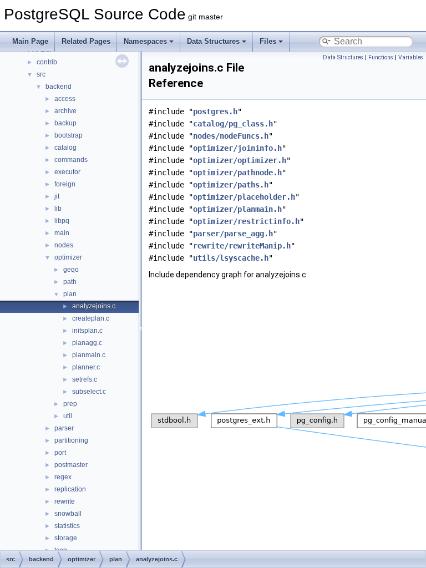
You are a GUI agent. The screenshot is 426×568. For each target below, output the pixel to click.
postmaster (71, 465)
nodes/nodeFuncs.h (230, 135)
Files (268, 41)
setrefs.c (84, 379)
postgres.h (215, 111)
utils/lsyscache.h (230, 257)
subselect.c (89, 391)
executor (67, 172)
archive (65, 111)
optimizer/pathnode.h (237, 172)
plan (70, 294)
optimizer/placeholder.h (244, 196)
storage (65, 538)
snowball (68, 514)
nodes (63, 245)
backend (58, 86)
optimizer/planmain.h (237, 209)
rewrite (64, 501)
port (60, 453)
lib (58, 208)
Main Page (30, 41)
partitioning (71, 440)
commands (71, 160)
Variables (410, 57)
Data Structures (213, 41)
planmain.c (88, 355)
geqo (71, 269)
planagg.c (87, 343)
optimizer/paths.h (230, 184)
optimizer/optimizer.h (239, 160)
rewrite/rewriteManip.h (242, 245)
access (64, 99)
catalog (65, 147)
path (70, 282)
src (41, 74)
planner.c (86, 367)
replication (70, 489)
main (61, 233)
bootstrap (68, 135)
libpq (61, 221)
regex (63, 477)
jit (56, 196)
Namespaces (145, 41)
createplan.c (90, 318)
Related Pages (86, 41)
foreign (64, 184)
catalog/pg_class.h (233, 123)
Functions (380, 57)
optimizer (68, 257)
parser (64, 428)
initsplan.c (87, 330)
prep (70, 404)
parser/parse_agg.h (233, 233)
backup (65, 123)
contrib (47, 62)
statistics (67, 526)
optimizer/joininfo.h (237, 148)
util (67, 416)
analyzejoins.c (93, 306)
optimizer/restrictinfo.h (246, 221)
